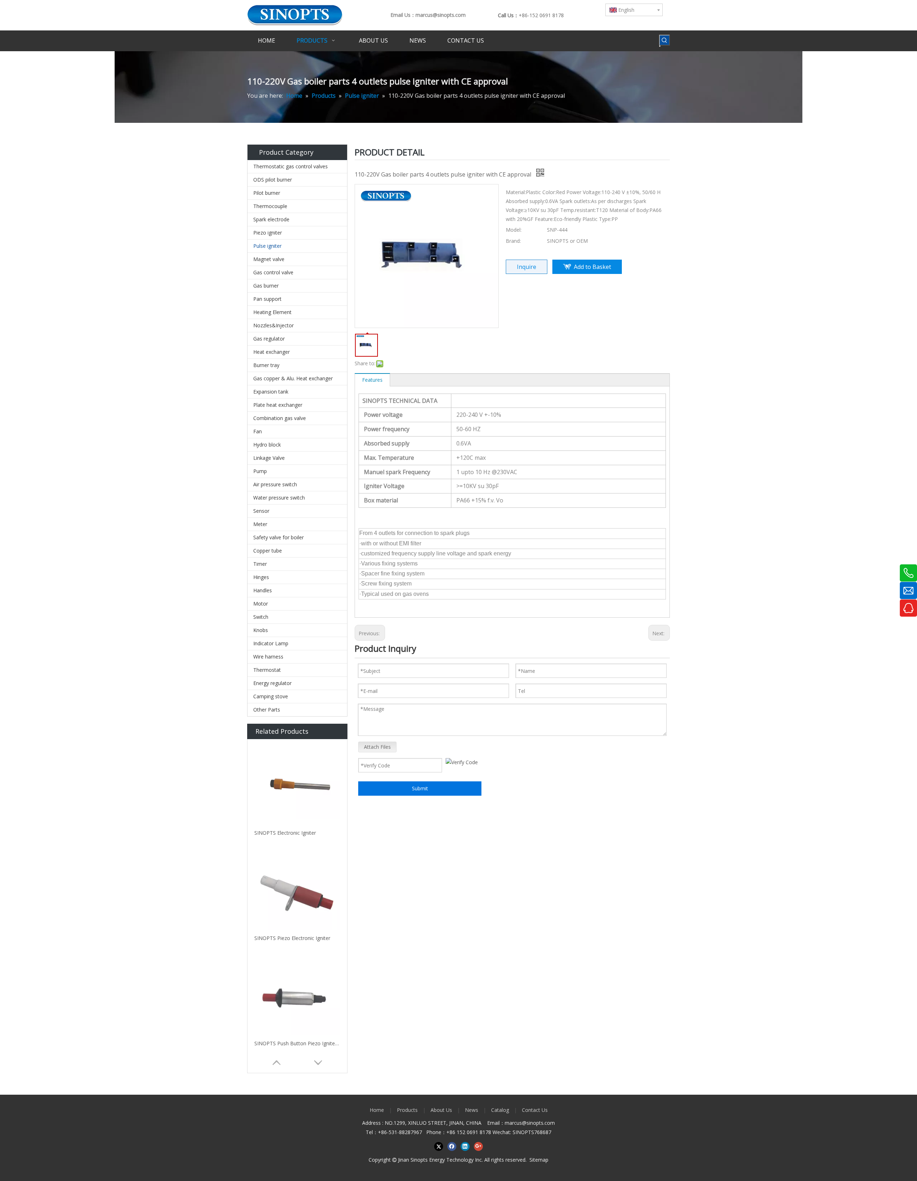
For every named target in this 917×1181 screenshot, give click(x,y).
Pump (260, 471)
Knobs (260, 630)
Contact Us (535, 1110)
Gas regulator (269, 338)
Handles (262, 590)
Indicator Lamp (270, 643)
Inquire (526, 267)
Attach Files (377, 746)
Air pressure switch (275, 484)
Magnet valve (268, 259)
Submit (420, 788)
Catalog (500, 1110)
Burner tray (266, 365)
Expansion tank (270, 391)
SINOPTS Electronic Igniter (285, 832)
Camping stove (270, 696)
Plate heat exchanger (277, 404)
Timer (260, 563)
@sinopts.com (538, 1122)
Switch (260, 616)
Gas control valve (273, 272)
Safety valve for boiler (278, 537)
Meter (260, 524)
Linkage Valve (269, 457)
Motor (260, 603)
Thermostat (267, 669)
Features (372, 379)
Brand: (513, 240)
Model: (514, 229)
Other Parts (266, 709)
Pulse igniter (267, 245)
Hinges (261, 577)
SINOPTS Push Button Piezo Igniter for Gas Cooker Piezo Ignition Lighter (297, 1043)
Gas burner (266, 285)
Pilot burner (266, 192)
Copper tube (267, 550)
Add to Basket (592, 267)
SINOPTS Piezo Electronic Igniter (292, 938)
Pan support (267, 298)
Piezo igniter (267, 232)
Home (377, 1110)
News (471, 1110)
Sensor (261, 510)
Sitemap (538, 1159)
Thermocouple (270, 206)
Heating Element (272, 312)
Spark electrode (271, 219)
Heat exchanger (271, 351)
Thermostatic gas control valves (290, 166)
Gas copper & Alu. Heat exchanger (293, 378)
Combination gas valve (279, 418)
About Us (441, 1110)
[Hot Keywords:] (664, 40)
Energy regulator (272, 683)
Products (407, 1110)
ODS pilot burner (272, 179)
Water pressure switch (279, 497)
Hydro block (267, 444)
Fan (257, 431)
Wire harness (268, 656)
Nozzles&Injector (273, 325)
